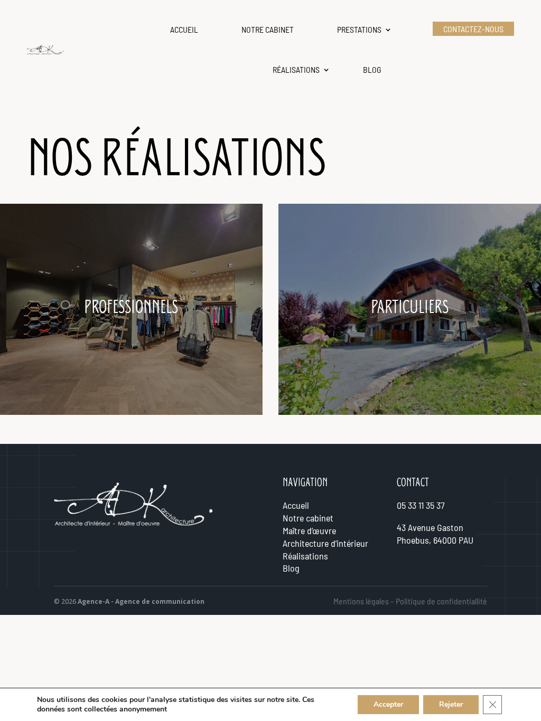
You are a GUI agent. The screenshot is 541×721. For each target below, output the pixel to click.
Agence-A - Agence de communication (141, 601)
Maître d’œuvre (309, 530)
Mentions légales (361, 601)
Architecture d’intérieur (325, 543)
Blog (372, 69)
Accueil (184, 29)
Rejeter (451, 704)
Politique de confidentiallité (441, 601)
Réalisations (296, 69)
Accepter (388, 704)
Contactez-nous (473, 29)
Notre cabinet (267, 29)
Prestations (359, 29)
